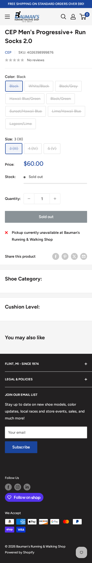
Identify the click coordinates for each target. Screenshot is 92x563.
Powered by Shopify (19, 552)
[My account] (73, 16)
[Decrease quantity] (29, 198)
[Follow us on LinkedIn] (27, 487)
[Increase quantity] (55, 198)
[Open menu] (7, 17)
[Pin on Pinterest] (65, 256)
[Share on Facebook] (55, 256)
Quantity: (13, 198)
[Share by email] (83, 256)
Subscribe (21, 447)
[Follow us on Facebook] (8, 487)
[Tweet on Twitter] (74, 256)
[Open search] (63, 16)
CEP (8, 52)
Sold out (46, 216)
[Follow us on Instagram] (17, 487)
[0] (83, 17)
